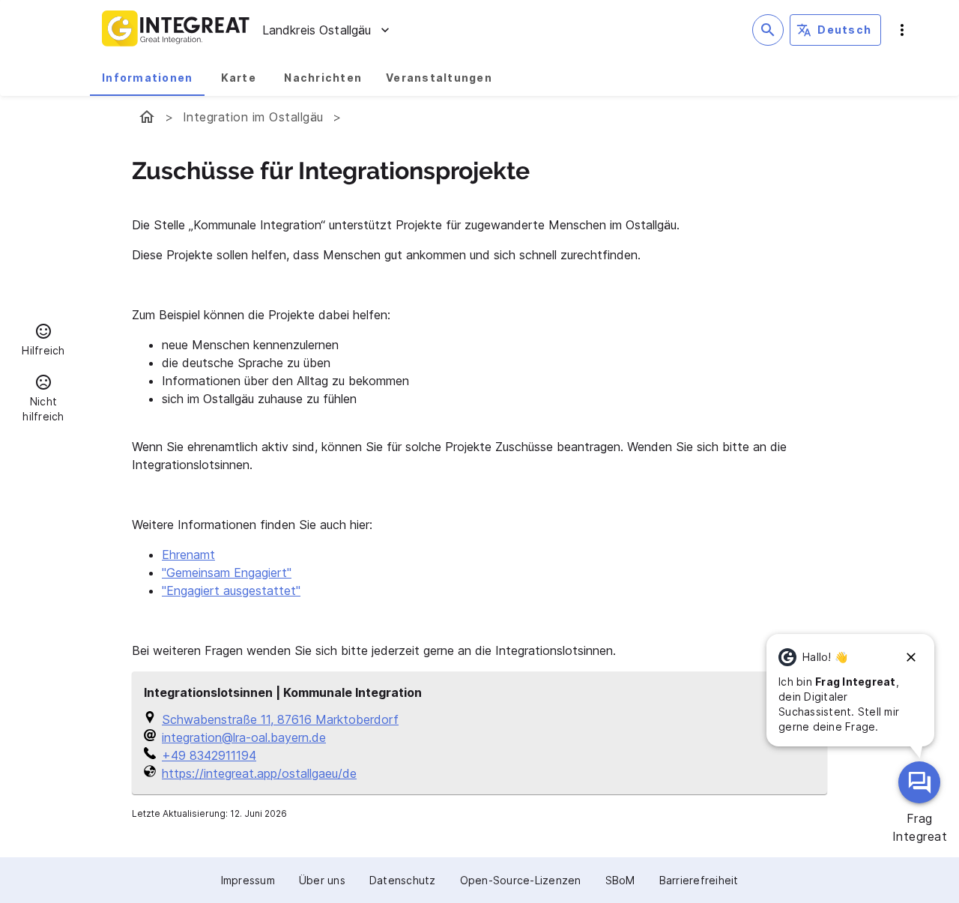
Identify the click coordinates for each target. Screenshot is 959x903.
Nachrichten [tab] (323, 77)
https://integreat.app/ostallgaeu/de (259, 773)
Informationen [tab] (147, 77)
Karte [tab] (238, 77)
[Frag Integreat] (919, 782)
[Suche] (768, 30)
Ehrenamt (188, 554)
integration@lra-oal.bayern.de (244, 737)
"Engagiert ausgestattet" (231, 590)
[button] (43, 341)
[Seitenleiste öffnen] (902, 30)
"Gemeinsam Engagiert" (226, 572)
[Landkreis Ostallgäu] (147, 117)
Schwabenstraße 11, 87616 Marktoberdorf (280, 719)
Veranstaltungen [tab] (439, 77)
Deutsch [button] (844, 29)
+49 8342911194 (209, 755)
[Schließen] (911, 657)
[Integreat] (176, 29)
